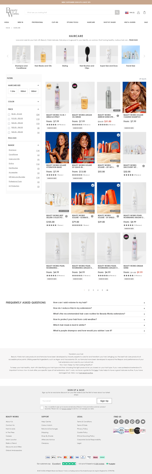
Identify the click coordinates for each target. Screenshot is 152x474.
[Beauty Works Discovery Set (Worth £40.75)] (134, 147)
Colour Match (47, 425)
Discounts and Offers (13, 447)
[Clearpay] (102, 457)
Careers (9, 436)
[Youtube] (143, 421)
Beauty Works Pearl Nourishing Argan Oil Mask (82, 267)
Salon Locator (11, 439)
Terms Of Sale (82, 425)
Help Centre (46, 421)
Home (8, 28)
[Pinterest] (132, 421)
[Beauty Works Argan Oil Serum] (83, 97)
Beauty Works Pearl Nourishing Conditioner (55, 267)
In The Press (10, 432)
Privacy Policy (82, 429)
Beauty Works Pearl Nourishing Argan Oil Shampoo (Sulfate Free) (108, 267)
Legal (79, 443)
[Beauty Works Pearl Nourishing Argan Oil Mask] (83, 248)
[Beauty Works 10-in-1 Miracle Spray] (57, 97)
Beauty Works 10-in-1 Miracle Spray (56, 116)
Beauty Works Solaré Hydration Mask (56, 166)
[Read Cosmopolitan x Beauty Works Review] (129, 431)
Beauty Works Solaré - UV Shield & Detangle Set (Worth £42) (107, 216)
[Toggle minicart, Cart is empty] (144, 12)
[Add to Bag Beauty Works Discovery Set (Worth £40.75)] (143, 166)
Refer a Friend (11, 443)
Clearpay (45, 443)
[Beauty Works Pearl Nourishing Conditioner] (57, 248)
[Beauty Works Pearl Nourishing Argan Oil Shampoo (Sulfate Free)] (108, 248)
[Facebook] (116, 421)
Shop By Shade (47, 436)
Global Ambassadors (14, 450)
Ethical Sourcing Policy (86, 436)
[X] (127, 421)
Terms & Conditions (84, 421)
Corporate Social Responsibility (89, 439)
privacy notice (66, 409)
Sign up (104, 401)
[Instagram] (121, 421)
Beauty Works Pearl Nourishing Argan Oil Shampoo (134, 216)
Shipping (45, 432)
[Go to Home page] (12, 12)
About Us (9, 421)
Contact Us (10, 425)
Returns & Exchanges (50, 429)
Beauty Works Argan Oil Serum (82, 116)
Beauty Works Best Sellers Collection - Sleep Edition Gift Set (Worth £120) (55, 216)
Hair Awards (10, 429)
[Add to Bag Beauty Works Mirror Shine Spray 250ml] (117, 115)
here (96, 370)
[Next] (107, 290)
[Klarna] (95, 457)
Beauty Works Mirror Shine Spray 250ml (107, 116)
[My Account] (138, 12)
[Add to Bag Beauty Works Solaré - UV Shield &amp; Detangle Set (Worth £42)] (117, 216)
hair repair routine (86, 373)
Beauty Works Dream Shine (133, 267)
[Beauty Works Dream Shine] (134, 248)
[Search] (117, 12)
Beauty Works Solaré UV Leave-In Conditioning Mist (82, 166)
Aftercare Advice (48, 439)
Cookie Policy (82, 432)
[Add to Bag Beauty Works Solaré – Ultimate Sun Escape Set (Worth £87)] (92, 216)
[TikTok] (137, 421)
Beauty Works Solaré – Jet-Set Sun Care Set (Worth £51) (107, 166)
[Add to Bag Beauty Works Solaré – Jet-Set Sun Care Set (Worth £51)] (117, 166)
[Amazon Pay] (89, 457)
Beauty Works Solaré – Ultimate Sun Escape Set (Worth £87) (80, 216)
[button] (7, 56)
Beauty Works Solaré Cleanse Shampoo (133, 116)
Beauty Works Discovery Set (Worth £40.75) (130, 166)
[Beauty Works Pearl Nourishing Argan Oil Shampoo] (134, 198)
